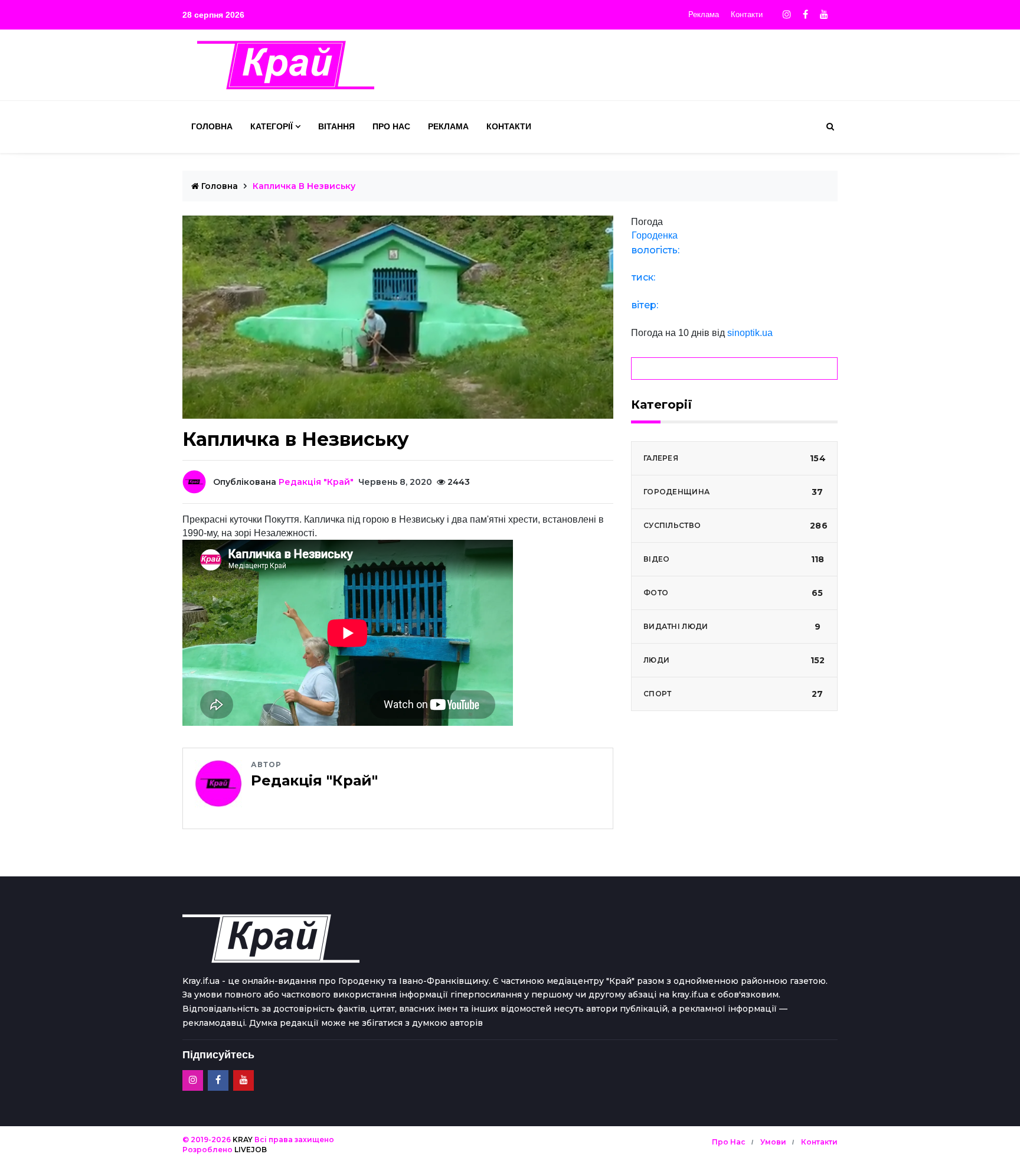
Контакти (747, 14)
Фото (733, 593)
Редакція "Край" (316, 482)
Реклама (703, 14)
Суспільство (735, 525)
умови (773, 1141)
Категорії (271, 126)
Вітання (336, 126)
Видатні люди (731, 626)
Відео (733, 559)
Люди (734, 660)
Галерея (734, 458)
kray (243, 1139)
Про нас (391, 126)
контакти (819, 1141)
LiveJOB (250, 1149)
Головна (212, 126)
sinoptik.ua (750, 333)
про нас (729, 1141)
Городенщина (733, 492)
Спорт (733, 694)
